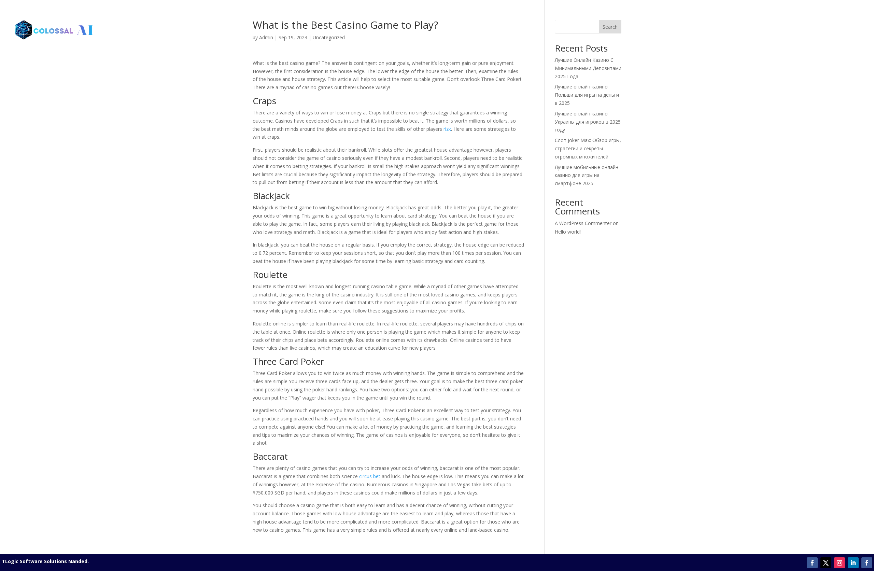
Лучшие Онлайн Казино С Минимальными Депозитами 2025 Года (588, 68)
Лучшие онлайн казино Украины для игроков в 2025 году (588, 121)
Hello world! (568, 231)
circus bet (369, 476)
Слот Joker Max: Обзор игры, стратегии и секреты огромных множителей (588, 148)
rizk (447, 129)
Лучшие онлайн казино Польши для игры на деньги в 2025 (587, 94)
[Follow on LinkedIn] (853, 562)
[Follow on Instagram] (839, 562)
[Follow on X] (825, 562)
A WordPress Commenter (583, 223)
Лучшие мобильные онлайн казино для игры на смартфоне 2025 (586, 175)
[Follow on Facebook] (812, 562)
